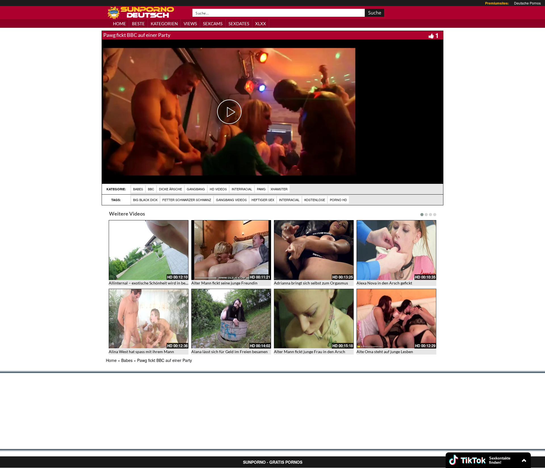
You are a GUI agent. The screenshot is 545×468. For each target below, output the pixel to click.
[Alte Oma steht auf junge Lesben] (396, 319)
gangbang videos (231, 199)
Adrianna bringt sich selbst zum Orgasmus (311, 283)
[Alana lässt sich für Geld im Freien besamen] (231, 319)
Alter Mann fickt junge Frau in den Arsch (309, 351)
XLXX (260, 23)
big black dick (145, 199)
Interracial (242, 189)
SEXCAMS (213, 23)
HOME (119, 23)
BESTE (138, 23)
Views (190, 23)
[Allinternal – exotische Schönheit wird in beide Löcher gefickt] (148, 250)
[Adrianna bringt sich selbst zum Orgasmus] (314, 250)
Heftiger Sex (262, 199)
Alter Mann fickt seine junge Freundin (224, 283)
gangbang (196, 189)
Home (111, 360)
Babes (138, 189)
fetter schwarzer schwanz (186, 199)
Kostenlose (314, 199)
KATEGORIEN (164, 23)
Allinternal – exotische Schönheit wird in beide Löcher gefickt (162, 283)
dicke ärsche (170, 189)
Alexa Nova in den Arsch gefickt (384, 283)
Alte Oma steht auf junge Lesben (385, 351)
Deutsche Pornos (527, 3)
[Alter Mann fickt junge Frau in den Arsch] (314, 319)
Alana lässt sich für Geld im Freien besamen (229, 351)
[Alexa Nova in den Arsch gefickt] (396, 250)
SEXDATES (239, 23)
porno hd (338, 199)
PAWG (261, 189)
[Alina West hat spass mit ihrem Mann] (148, 319)
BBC (151, 189)
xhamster (279, 189)
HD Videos (218, 189)
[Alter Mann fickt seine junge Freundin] (231, 250)
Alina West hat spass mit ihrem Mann (141, 351)
